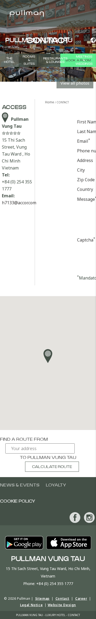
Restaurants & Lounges (55, 60)
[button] (47, 356)
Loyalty (56, 485)
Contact (62, 598)
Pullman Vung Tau (51, 457)
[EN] (91, 40)
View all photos (75, 83)
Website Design (62, 605)
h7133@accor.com (19, 203)
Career (81, 598)
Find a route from (24, 439)
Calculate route (52, 467)
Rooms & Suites (29, 60)
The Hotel (9, 60)
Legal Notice (31, 605)
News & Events (19, 485)
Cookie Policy (17, 501)
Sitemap (42, 598)
